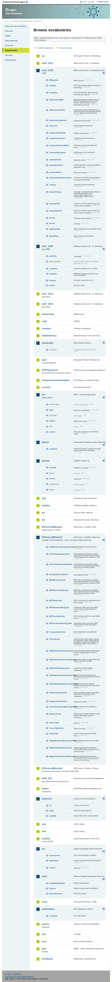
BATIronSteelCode (57, 616)
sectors (52, 868)
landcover (47, 799)
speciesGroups (55, 894)
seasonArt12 (54, 204)
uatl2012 (52, 816)
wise (44, 949)
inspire (45, 788)
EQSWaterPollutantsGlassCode (61, 675)
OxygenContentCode (58, 701)
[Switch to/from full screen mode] (93, 2)
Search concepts (66, 48)
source (52, 479)
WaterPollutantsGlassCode (60, 748)
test (44, 934)
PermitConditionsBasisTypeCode (61, 707)
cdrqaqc (52, 86)
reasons (52, 280)
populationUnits (56, 165)
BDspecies (53, 80)
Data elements (11, 41)
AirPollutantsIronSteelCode (60, 564)
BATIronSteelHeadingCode (60, 623)
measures (53, 126)
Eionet (16, 21)
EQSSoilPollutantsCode (59, 668)
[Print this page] (89, 2)
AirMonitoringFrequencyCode (61, 547)
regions (52, 888)
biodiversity (48, 314)
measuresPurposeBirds (59, 145)
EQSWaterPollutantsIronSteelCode (61, 684)
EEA (16, 2)
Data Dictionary (25, 21)
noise (45, 902)
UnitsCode (53, 734)
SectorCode (54, 723)
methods (53, 274)
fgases (45, 442)
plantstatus (54, 861)
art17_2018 (47, 304)
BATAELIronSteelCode (58, 590)
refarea (52, 421)
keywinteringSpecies (58, 120)
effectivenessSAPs (57, 110)
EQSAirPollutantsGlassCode (61, 651)
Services (8, 55)
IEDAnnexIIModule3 (52, 537)
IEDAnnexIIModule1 (52, 527)
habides (46, 505)
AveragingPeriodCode (58, 574)
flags (51, 410)
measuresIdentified (57, 133)
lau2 (44, 831)
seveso (45, 924)
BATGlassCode (55, 601)
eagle (51, 811)
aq (43, 56)
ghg (44, 498)
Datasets (9, 31)
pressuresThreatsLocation (60, 178)
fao (43, 394)
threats (52, 218)
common (46, 328)
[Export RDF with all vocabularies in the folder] (103, 73)
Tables (8, 36)
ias (43, 512)
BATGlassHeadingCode (59, 607)
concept (52, 467)
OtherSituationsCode (58, 693)
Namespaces (10, 60)
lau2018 (46, 838)
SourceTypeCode (56, 728)
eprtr (44, 360)
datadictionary (49, 335)
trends (52, 223)
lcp (43, 849)
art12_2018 (47, 70)
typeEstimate (54, 229)
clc (50, 805)
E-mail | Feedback (13, 974)
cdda (44, 321)
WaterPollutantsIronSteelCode (61, 756)
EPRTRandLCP (50, 370)
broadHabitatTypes (57, 883)
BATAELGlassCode (57, 580)
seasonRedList (55, 211)
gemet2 (45, 461)
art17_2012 (47, 294)
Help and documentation (15, 26)
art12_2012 (47, 63)
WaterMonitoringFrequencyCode (61, 741)
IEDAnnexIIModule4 (52, 768)
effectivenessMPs (56, 100)
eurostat (46, 387)
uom (44, 941)
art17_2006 (47, 246)
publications (48, 909)
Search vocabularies (45, 48)
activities (53, 256)
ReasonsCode (55, 714)
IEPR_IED (47, 778)
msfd (44, 876)
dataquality (47, 343)
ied (43, 520)
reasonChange (55, 192)
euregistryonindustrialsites (56, 380)
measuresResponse (57, 153)
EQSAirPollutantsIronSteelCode (61, 660)
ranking (52, 185)
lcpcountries (54, 855)
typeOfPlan (54, 236)
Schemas (9, 45)
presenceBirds (55, 172)
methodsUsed (55, 160)
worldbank (47, 959)
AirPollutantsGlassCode (59, 554)
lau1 (44, 824)
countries (53, 93)
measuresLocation (57, 138)
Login (85, 2)
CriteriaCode (54, 639)
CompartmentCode (57, 632)
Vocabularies (11, 50)
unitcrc (52, 432)
